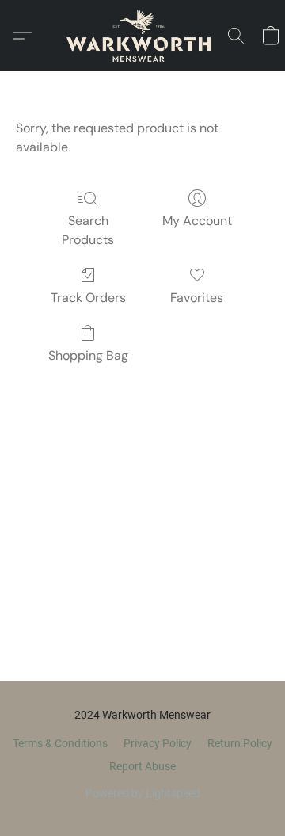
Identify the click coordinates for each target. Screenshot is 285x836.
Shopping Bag (88, 355)
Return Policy (239, 743)
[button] (142, 35)
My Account (197, 220)
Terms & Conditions (60, 743)
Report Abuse (142, 766)
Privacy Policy (158, 743)
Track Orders (88, 297)
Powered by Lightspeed (143, 793)
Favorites (196, 297)
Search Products (88, 230)
